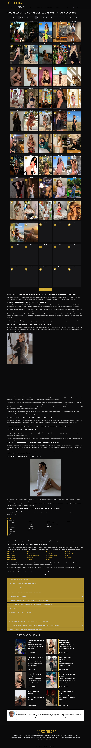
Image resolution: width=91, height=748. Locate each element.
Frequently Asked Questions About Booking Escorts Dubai (38, 737)
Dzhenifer (74, 155)
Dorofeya (74, 133)
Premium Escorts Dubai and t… (67, 675)
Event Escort (11, 522)
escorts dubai (22, 432)
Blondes (30, 559)
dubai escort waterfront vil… (64, 641)
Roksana (45, 266)
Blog (35, 652)
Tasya (16, 155)
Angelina (17, 43)
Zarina (74, 199)
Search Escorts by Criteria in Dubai (45, 740)
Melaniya (17, 244)
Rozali (59, 266)
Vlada (45, 133)
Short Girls (11, 553)
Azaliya (31, 110)
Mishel (31, 21)
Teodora (74, 21)
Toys (66, 519)
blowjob (30, 523)
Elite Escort (11, 520)
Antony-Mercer (21, 712)
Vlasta (16, 66)
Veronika (60, 177)
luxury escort (11, 527)
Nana (17, 266)
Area (30, 7)
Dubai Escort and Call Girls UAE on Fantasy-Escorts (55, 735)
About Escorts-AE (18, 735)
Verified (70, 17)
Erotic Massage (48, 7)
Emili (74, 43)
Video (76, 17)
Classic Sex (30, 524)
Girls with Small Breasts (33, 555)
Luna (74, 88)
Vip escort (11, 534)
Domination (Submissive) (52, 524)
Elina (45, 222)
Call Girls (39, 7)
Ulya (74, 244)
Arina (31, 244)
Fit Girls (68, 555)
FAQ (67, 7)
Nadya (31, 43)
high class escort (12, 524)
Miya (45, 244)
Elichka (45, 21)
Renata (45, 66)
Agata (59, 43)
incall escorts (12, 555)
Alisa (17, 88)
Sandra (45, 155)
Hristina (74, 110)
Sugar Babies (12, 533)
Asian (49, 559)
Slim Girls (69, 551)
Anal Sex (30, 521)
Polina (31, 266)
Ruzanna (17, 199)
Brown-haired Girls (13, 559)
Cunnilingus (30, 526)
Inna (60, 21)
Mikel (60, 66)
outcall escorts (70, 553)
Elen (60, 110)
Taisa (45, 177)
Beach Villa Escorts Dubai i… (34, 675)
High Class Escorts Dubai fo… (65, 658)
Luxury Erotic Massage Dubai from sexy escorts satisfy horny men (66, 737)
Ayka (17, 133)
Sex (28, 519)
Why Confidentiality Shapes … (34, 692)
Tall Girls (49, 551)
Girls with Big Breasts (52, 555)
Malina (16, 222)
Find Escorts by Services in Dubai (18, 737)
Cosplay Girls (50, 557)
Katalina (45, 88)
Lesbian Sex (30, 530)
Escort (9, 518)
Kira (60, 222)
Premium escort (12, 531)
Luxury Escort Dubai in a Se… (67, 692)
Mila (60, 88)
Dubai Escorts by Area (72, 735)
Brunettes (69, 557)
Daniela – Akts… (31, 222)
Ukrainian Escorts (13, 551)
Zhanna (74, 66)
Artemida (45, 199)
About (57, 7)
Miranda (31, 155)
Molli (17, 110)
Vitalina (60, 133)
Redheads (50, 553)
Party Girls (11, 529)
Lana (74, 266)
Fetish (48, 519)
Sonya (45, 43)
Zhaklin (31, 177)
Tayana (60, 155)
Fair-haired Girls (12, 557)
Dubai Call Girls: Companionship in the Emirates (33, 735)
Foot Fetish (49, 526)
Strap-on (68, 521)
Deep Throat (30, 528)
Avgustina (60, 199)
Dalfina (45, 110)
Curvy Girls (30, 557)
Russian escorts (31, 553)
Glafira (16, 21)
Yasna (31, 133)
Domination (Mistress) (52, 523)
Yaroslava (31, 66)
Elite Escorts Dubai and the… (36, 641)
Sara (31, 199)
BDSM (48, 521)
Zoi (74, 222)
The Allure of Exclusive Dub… (35, 658)
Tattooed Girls (31, 551)
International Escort (13, 526)
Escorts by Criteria (21, 7)
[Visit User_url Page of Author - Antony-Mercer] (16, 719)
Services (12, 7)
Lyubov (74, 177)
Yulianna (31, 88)
